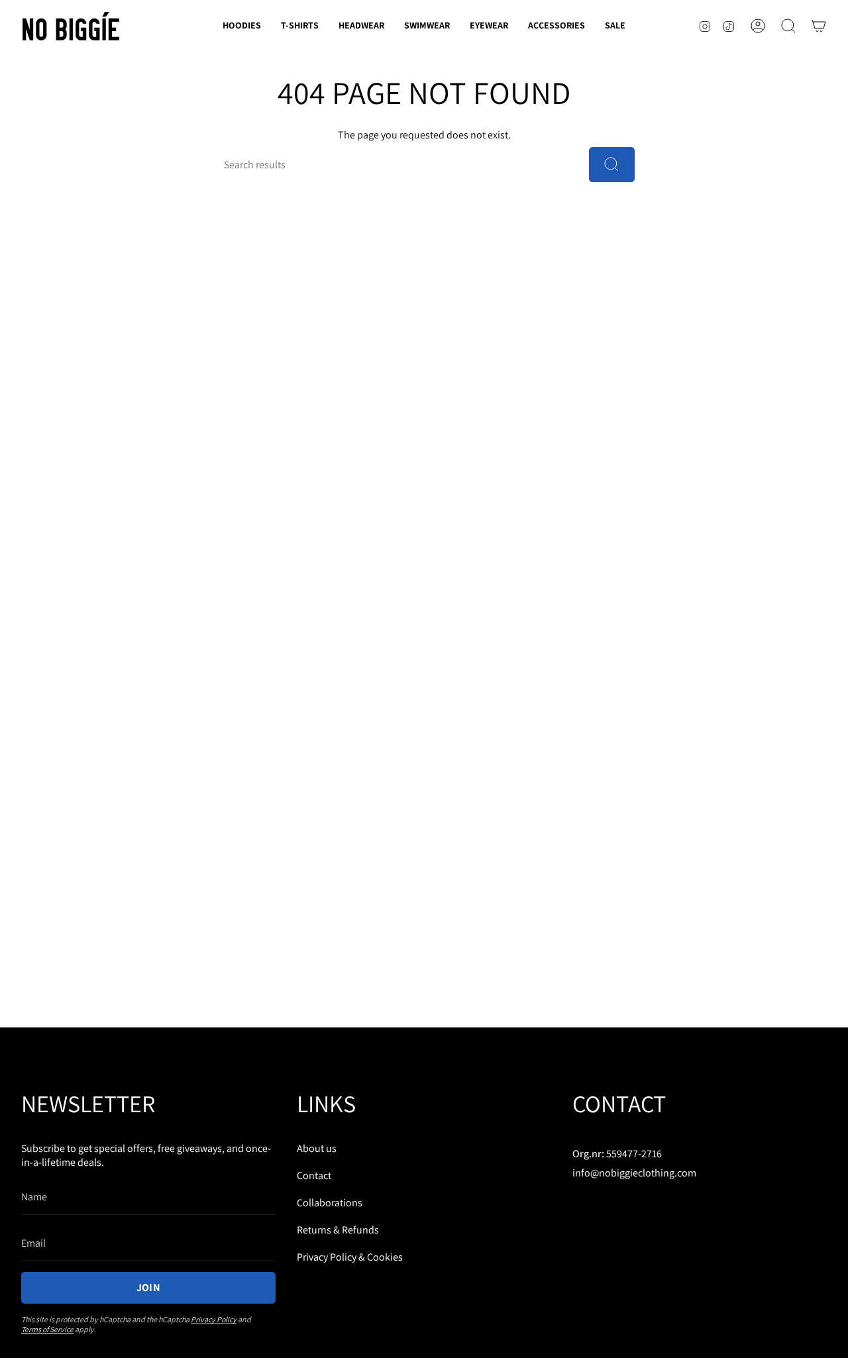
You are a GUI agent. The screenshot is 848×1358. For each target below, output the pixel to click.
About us (317, 1148)
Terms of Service (47, 1329)
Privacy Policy (214, 1319)
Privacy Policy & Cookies (350, 1257)
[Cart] (819, 26)
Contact (314, 1175)
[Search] (612, 164)
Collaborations (329, 1203)
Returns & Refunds (338, 1230)
